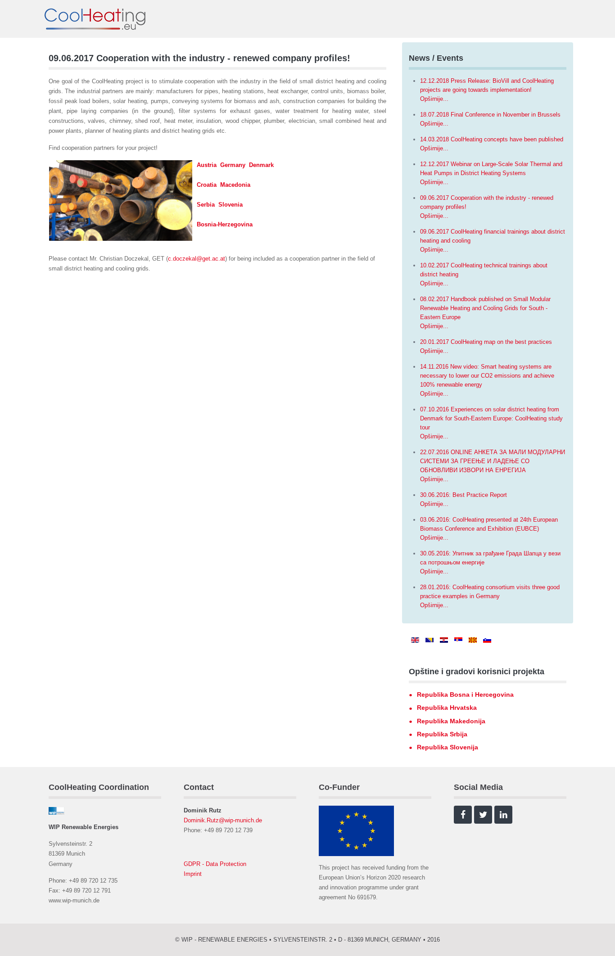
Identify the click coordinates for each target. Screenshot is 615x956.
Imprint (193, 873)
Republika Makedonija (451, 721)
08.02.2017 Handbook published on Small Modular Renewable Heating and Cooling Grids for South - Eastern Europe (485, 308)
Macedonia (235, 184)
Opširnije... (434, 98)
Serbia (206, 204)
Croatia (207, 184)
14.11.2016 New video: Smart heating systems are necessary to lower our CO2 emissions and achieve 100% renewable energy (487, 375)
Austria (207, 165)
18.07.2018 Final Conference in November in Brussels (490, 114)
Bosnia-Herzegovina (225, 224)
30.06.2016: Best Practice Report (463, 495)
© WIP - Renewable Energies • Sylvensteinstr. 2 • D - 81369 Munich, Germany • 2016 (307, 939)
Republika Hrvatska (447, 707)
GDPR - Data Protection (215, 864)
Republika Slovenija (447, 747)
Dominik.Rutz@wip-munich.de (223, 820)
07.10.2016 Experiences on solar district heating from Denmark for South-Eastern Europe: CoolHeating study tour (491, 418)
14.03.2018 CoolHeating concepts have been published (491, 139)
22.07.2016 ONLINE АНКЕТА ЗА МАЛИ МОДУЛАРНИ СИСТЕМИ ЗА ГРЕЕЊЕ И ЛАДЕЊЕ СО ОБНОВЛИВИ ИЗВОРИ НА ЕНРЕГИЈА (492, 461)
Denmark (261, 165)
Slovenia (230, 204)
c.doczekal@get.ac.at (196, 258)
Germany (232, 165)
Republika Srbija (442, 734)
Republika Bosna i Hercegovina (465, 694)
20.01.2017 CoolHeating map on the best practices (486, 341)
